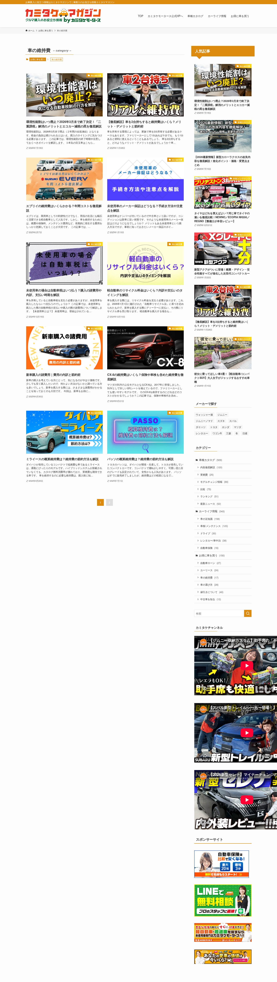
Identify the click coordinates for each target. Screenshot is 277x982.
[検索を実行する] (248, 613)
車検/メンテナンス (214, 526)
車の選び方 (209, 584)
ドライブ (208, 533)
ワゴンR (217, 433)
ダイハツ (201, 427)
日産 (245, 433)
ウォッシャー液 (204, 414)
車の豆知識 (210, 519)
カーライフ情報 (212, 511)
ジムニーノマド (204, 421)
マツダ (237, 427)
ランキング (209, 496)
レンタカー (202, 433)
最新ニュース (210, 503)
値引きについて (211, 592)
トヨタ (213, 427)
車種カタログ (210, 460)
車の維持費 (209, 577)
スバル (233, 421)
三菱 (228, 433)
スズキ (221, 421)
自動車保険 (209, 548)
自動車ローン (210, 563)
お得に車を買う (37, 59)
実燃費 (206, 474)
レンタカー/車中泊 (213, 540)
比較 (205, 489)
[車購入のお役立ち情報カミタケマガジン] (63, 15)
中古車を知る (210, 599)
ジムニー (222, 414)
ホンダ (225, 427)
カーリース (209, 570)
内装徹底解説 (211, 467)
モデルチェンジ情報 (214, 482)
